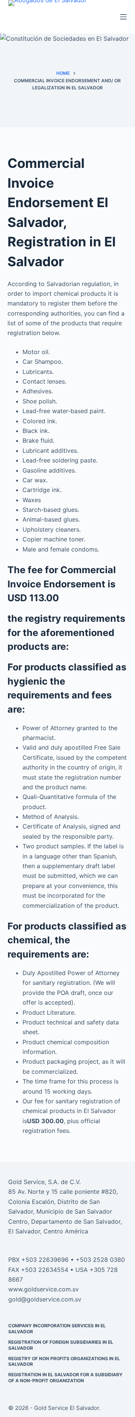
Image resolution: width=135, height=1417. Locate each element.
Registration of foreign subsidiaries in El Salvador (60, 1345)
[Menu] (123, 16)
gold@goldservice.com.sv (44, 1299)
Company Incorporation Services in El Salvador (57, 1328)
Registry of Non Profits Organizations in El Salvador (64, 1361)
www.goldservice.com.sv (43, 1289)
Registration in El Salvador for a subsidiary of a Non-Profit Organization (65, 1377)
